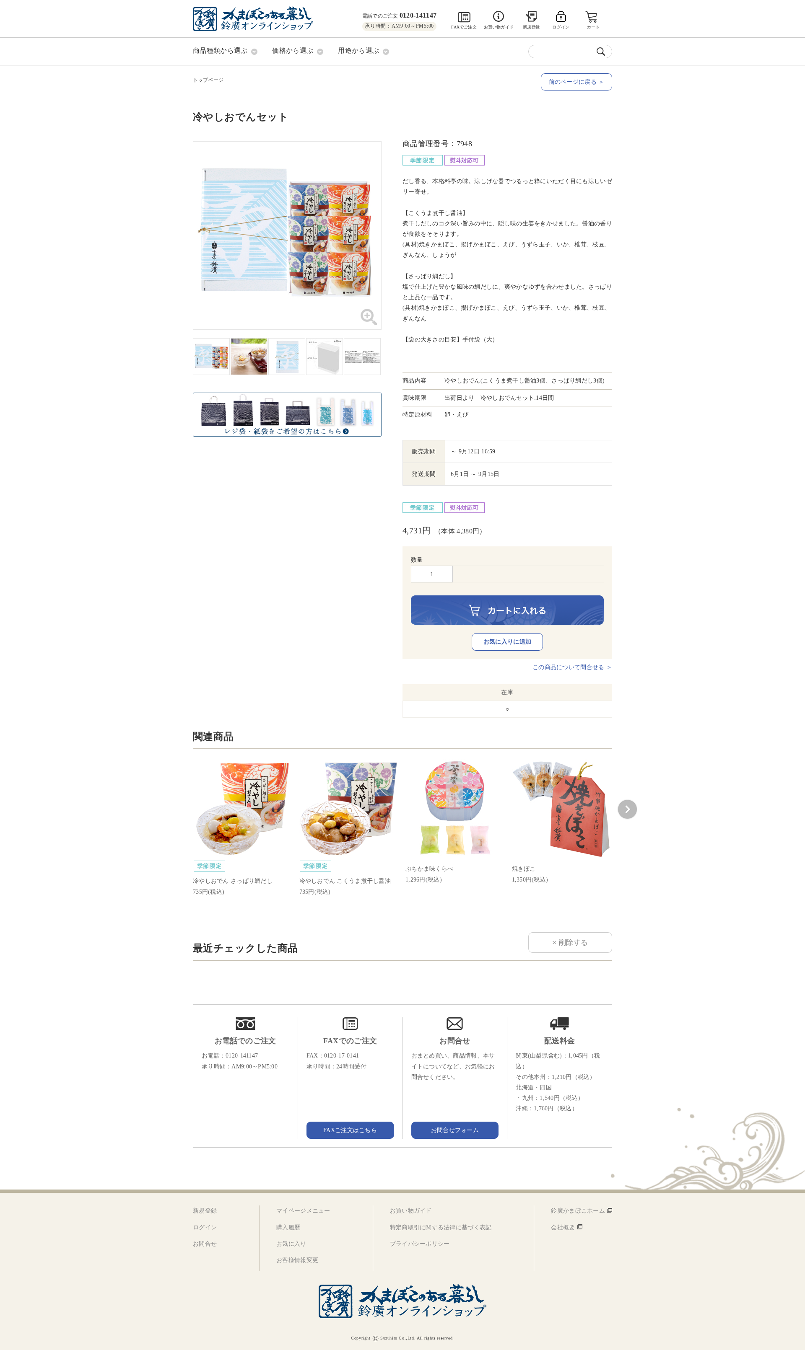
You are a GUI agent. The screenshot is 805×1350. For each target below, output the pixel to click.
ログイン (205, 1227)
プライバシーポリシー (420, 1244)
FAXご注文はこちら (350, 1130)
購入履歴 (288, 1227)
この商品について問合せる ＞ (572, 667)
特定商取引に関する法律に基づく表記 (441, 1227)
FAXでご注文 (463, 27)
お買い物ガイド (499, 27)
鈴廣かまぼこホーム (578, 1211)
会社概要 (563, 1227)
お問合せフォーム (455, 1130)
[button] (627, 809)
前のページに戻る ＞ (577, 82)
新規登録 (531, 27)
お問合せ (205, 1244)
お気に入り (291, 1244)
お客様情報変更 (297, 1260)
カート (593, 27)
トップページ (208, 80)
